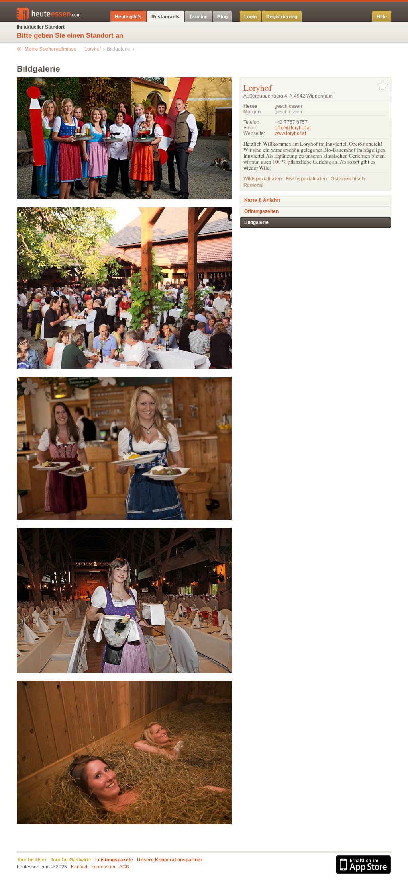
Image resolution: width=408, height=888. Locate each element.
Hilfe (382, 17)
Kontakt (79, 867)
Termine (198, 17)
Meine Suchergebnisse (50, 49)
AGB (124, 867)
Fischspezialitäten (306, 179)
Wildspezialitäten (262, 179)
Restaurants (165, 17)
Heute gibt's (128, 17)
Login (250, 17)
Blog (222, 17)
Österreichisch (348, 179)
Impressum (103, 867)
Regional (253, 185)
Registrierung (281, 17)
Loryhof (92, 49)
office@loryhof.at (293, 128)
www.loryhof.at (290, 133)
